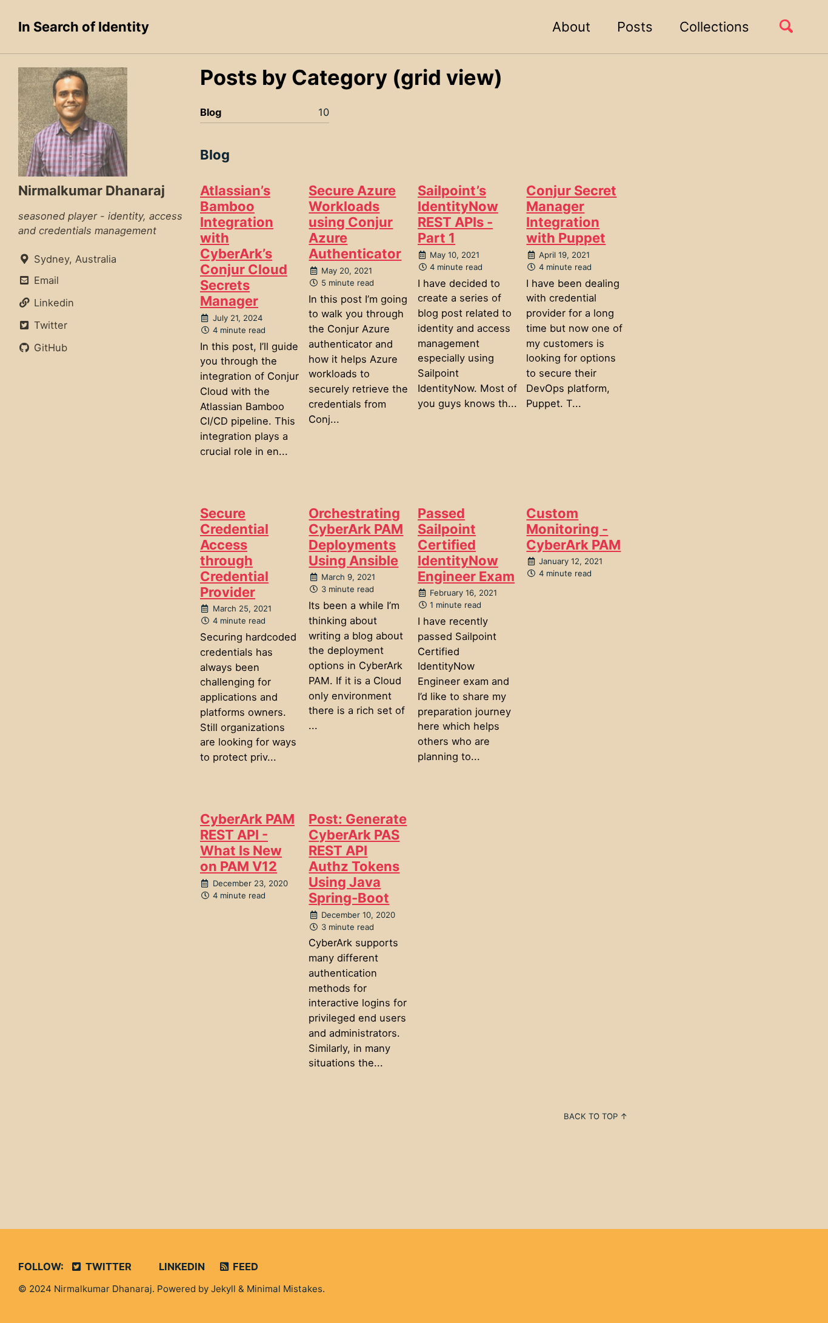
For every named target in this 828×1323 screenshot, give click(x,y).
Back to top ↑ (596, 1116)
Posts (635, 27)
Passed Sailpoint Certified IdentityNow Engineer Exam (466, 544)
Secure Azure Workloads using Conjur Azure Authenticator (355, 222)
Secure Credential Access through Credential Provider (234, 552)
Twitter (107, 1267)
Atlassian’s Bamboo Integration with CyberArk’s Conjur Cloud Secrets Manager (243, 246)
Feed (244, 1267)
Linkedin (180, 1267)
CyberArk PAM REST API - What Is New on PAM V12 (247, 842)
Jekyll (223, 1288)
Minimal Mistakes (284, 1288)
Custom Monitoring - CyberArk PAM (573, 529)
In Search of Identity (83, 27)
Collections (714, 27)
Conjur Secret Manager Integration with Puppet (571, 214)
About (571, 27)
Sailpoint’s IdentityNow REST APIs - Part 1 (458, 214)
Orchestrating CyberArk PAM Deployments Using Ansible (356, 536)
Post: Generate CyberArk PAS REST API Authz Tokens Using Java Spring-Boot (358, 858)
